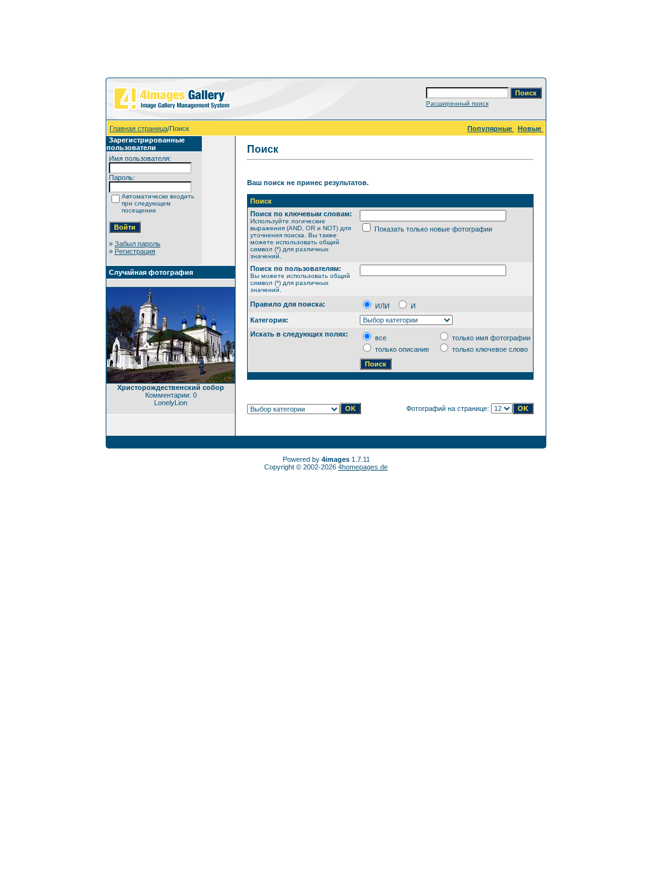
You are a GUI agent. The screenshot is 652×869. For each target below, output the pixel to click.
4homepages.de (363, 467)
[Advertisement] (326, 41)
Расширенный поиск (457, 103)
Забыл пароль (137, 243)
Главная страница (138, 128)
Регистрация (135, 251)
